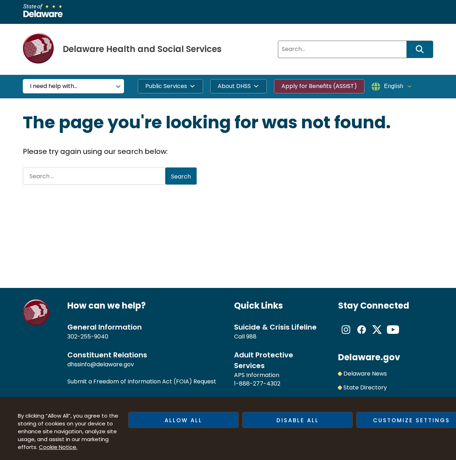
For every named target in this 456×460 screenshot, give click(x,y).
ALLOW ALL (183, 420)
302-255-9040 (87, 336)
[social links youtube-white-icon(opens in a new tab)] (393, 335)
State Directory (365, 387)
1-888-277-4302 (257, 383)
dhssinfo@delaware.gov (100, 364)
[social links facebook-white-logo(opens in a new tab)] (361, 335)
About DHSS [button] (234, 86)
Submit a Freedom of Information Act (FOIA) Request (141, 381)
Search (422, 49)
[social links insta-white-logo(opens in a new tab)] (346, 335)
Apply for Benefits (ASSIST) (319, 86)
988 (251, 336)
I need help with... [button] (53, 86)
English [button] (393, 86)
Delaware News (365, 373)
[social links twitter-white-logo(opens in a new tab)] (377, 335)
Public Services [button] (166, 86)
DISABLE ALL (297, 420)
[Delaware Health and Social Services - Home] (36, 324)
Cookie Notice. (58, 447)
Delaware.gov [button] (369, 357)
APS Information (256, 375)
